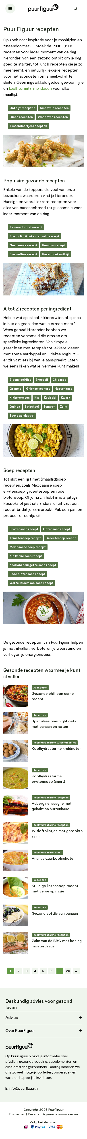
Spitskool (32, 407)
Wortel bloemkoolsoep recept (32, 583)
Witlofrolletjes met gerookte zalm (57, 833)
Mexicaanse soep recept (28, 547)
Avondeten (40, 687)
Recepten (39, 715)
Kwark (65, 398)
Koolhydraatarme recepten (50, 797)
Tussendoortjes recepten (28, 126)
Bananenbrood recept (26, 227)
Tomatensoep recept (25, 538)
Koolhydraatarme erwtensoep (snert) (48, 779)
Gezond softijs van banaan (55, 914)
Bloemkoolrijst (20, 380)
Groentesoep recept (61, 538)
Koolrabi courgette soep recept (33, 565)
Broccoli (42, 380)
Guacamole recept (23, 245)
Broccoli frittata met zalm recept (34, 236)
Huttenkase (63, 389)
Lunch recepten (21, 117)
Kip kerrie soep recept (26, 556)
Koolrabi (50, 398)
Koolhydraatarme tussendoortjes (54, 742)
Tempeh (49, 407)
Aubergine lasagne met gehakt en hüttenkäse (52, 806)
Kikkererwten (20, 398)
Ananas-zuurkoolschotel (53, 859)
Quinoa (15, 407)
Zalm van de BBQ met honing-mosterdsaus (57, 943)
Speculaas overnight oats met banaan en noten (54, 724)
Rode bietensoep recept (28, 574)
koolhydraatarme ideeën (30, 88)
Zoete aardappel (22, 416)
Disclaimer (17, 1114)
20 (68, 971)
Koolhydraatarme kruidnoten (56, 749)
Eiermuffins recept (23, 254)
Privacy (33, 1114)
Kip (36, 398)
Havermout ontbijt (56, 254)
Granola (15, 389)
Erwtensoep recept (24, 529)
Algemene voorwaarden (60, 1114)
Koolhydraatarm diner (47, 852)
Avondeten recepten (52, 117)
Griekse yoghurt (38, 389)
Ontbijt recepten (22, 108)
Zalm (63, 407)
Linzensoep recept (56, 529)
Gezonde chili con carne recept (53, 696)
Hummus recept (54, 245)
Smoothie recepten (54, 108)
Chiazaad (59, 380)
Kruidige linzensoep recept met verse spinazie (55, 888)
